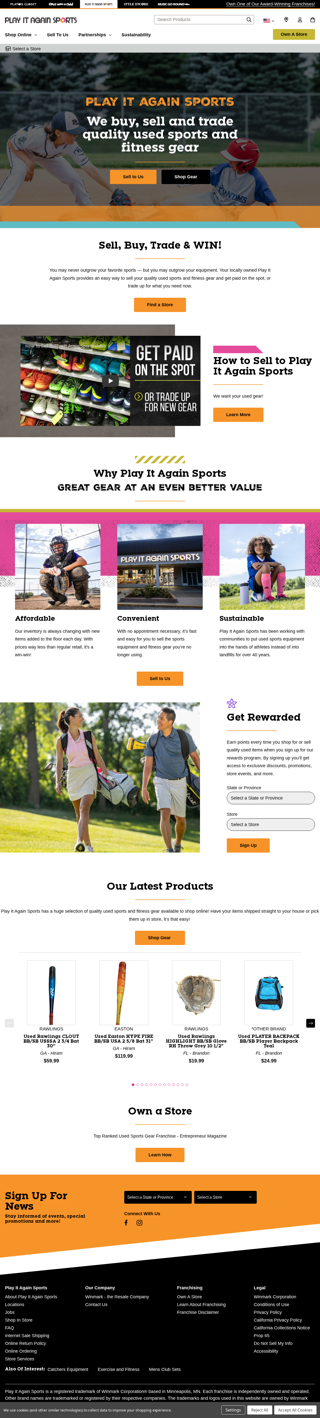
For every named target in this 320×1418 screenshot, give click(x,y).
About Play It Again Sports (31, 1296)
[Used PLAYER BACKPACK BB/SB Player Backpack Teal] (268, 992)
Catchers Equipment (68, 1369)
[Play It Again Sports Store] (99, 4)
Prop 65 (262, 1335)
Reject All (259, 1410)
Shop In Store (18, 1320)
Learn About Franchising (201, 1304)
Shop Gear (185, 176)
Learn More (238, 414)
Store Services (19, 1358)
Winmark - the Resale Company (117, 1296)
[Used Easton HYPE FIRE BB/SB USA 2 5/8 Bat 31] (124, 992)
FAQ (9, 1327)
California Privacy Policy (278, 1320)
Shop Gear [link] (160, 937)
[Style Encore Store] (136, 4)
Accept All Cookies (295, 1410)
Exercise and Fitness (119, 1369)
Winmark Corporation (275, 1296)
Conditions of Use (271, 1304)
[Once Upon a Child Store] (61, 4)
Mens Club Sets (165, 1369)
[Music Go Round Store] (173, 4)
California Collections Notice (282, 1327)
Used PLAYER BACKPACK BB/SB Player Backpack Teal (269, 1041)
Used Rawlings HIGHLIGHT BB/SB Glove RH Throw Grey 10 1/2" (196, 1041)
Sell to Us (133, 176)
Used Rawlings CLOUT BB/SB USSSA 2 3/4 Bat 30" (51, 1041)
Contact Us (96, 1304)
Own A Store (294, 34)
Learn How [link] (160, 1154)
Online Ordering (21, 1351)
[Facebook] (126, 1223)
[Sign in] (300, 20)
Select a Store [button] (26, 48)
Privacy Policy (268, 1312)
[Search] (249, 21)
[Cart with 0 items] (312, 20)
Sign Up (248, 845)
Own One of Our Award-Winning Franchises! (270, 4)
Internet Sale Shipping (27, 1335)
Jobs (9, 1312)
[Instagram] (139, 1223)
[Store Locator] (286, 20)
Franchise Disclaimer (198, 1312)
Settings (233, 1410)
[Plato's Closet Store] (23, 4)
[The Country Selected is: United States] (269, 20)
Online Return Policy (25, 1343)
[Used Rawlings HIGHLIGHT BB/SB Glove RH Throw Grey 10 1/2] (196, 992)
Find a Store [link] (160, 304)
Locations (14, 1304)
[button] (9, 1023)
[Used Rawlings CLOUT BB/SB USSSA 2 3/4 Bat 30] (51, 992)
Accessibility (266, 1351)
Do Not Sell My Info (273, 1343)
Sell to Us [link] (160, 678)
